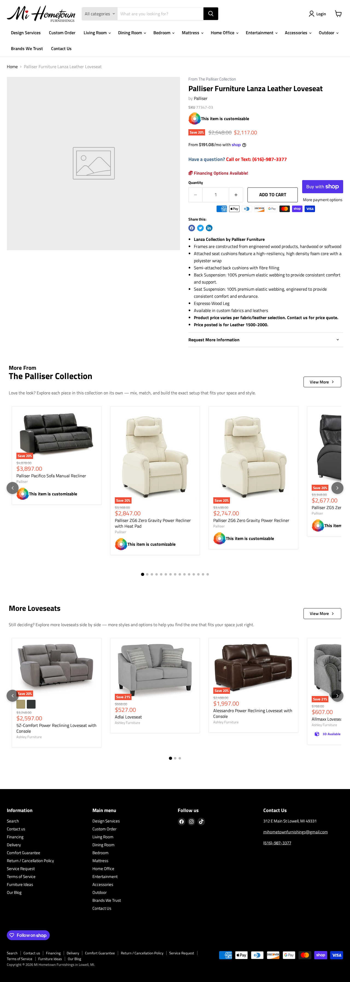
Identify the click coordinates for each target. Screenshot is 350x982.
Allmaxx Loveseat (328, 719)
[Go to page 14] (203, 574)
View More (319, 382)
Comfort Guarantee (23, 853)
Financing (15, 837)
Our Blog (14, 892)
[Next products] (337, 488)
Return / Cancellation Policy (30, 860)
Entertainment (260, 32)
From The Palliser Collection (212, 79)
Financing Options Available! (220, 173)
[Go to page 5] (161, 574)
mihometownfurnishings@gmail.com (295, 832)
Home (12, 66)
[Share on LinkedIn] (209, 228)
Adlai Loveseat (128, 717)
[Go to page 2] (147, 574)
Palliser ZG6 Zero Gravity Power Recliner (251, 520)
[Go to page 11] (189, 574)
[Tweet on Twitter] (200, 228)
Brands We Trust (27, 48)
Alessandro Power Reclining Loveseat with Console (252, 713)
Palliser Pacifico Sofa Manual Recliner (51, 475)
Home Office (223, 32)
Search (13, 821)
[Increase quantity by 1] (236, 194)
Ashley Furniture (29, 737)
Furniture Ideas (20, 884)
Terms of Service (21, 876)
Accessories (296, 32)
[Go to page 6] (166, 574)
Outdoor (327, 32)
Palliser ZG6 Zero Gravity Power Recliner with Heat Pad (153, 523)
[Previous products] (13, 488)
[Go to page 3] (152, 574)
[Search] (210, 13)
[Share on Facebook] (191, 228)
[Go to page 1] (142, 574)
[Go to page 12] (193, 574)
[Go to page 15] (207, 574)
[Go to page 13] (198, 574)
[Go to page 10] (184, 574)
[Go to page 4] (156, 574)
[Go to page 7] (170, 574)
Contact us (16, 829)
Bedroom (162, 32)
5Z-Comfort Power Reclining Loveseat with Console (56, 728)
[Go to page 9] (180, 574)
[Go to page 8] (175, 574)
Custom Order (62, 32)
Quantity (195, 182)
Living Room (96, 32)
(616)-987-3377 (277, 843)
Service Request (21, 868)
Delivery (14, 845)
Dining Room (130, 32)
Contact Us (61, 48)
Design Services (26, 32)
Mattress (191, 32)
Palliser (201, 98)
